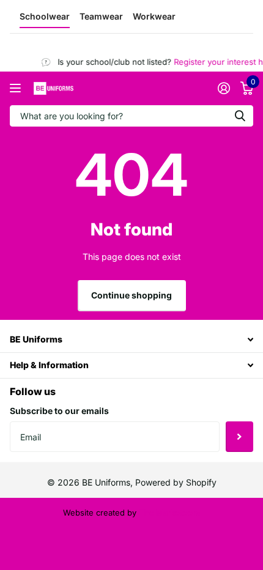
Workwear (154, 16)
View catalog (17, 88)
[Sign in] (223, 88)
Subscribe (239, 436)
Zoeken (239, 116)
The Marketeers (169, 512)
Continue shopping (131, 295)
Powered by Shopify (176, 482)
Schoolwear (45, 16)
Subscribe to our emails (59, 410)
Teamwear (101, 16)
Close (131, 339)
